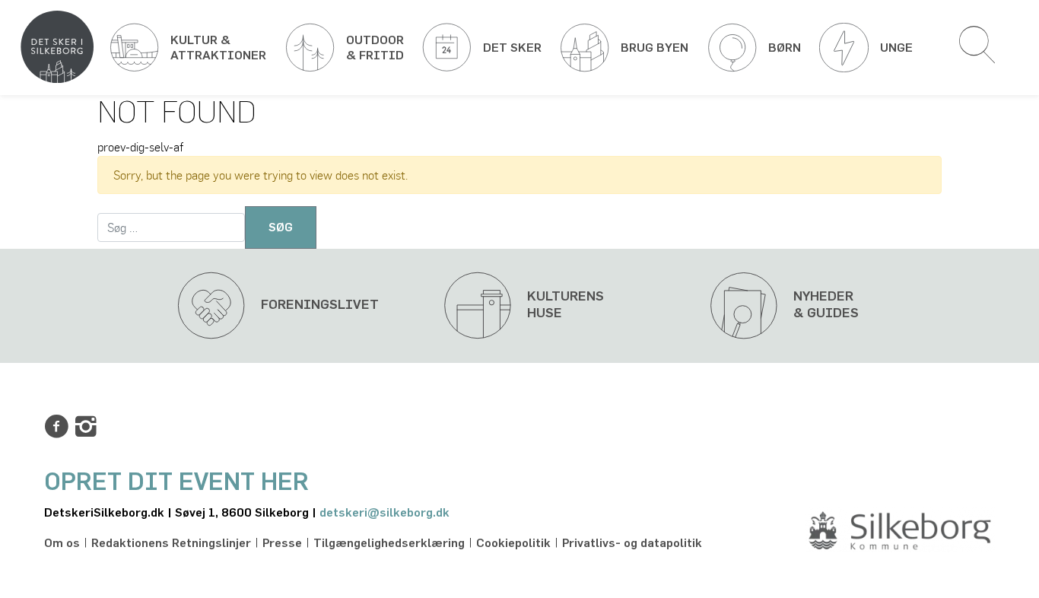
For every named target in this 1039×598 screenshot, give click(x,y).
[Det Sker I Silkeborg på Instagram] (86, 427)
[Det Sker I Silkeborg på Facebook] (56, 427)
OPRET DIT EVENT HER (176, 482)
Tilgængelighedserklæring (389, 543)
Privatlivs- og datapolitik (632, 543)
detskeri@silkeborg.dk (384, 513)
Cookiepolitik (513, 543)
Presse (282, 543)
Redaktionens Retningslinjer (171, 543)
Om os (62, 543)
